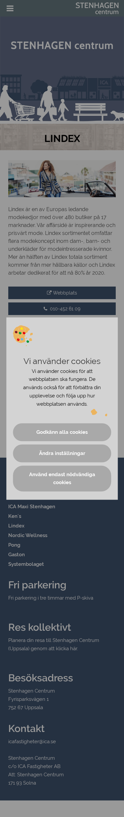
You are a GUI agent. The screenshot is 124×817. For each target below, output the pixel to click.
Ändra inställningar (62, 453)
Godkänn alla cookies (62, 432)
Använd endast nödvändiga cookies (62, 478)
